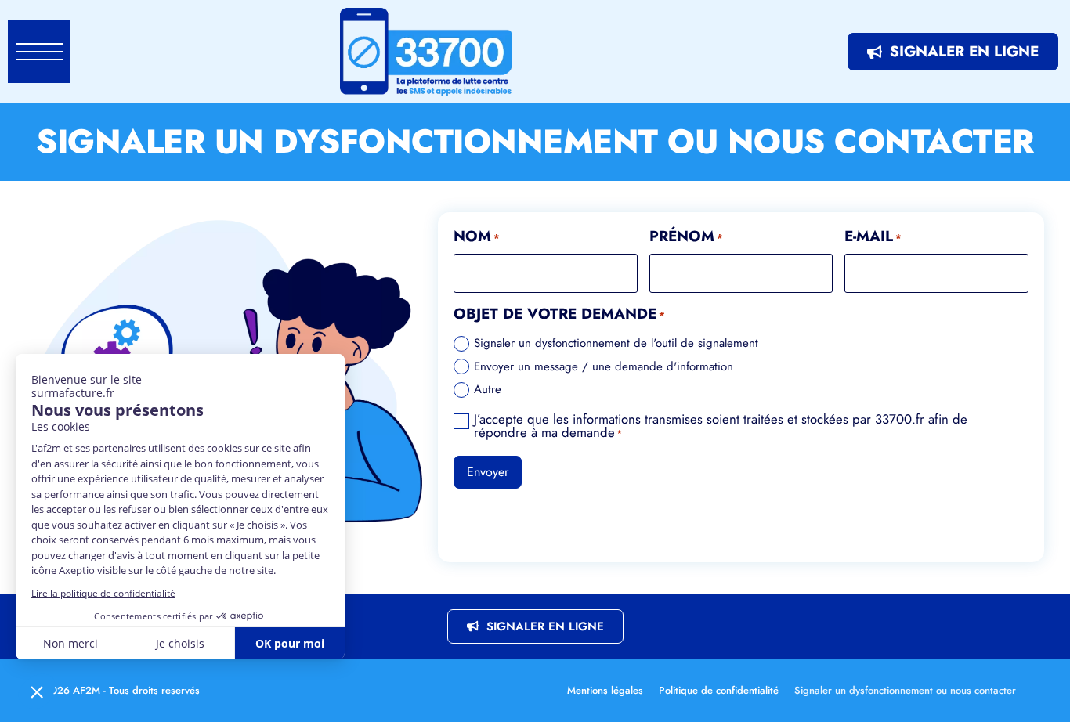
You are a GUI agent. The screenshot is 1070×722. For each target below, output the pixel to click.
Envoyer (487, 472)
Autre (487, 389)
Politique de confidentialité (719, 690)
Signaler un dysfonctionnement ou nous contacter (905, 690)
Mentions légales (605, 690)
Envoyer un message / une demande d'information (603, 367)
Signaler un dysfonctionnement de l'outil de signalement (616, 343)
